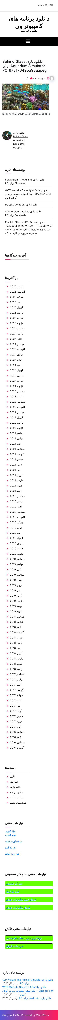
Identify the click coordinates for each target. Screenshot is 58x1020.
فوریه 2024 (16, 380)
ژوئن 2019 (16, 585)
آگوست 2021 (17, 454)
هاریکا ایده (10, 847)
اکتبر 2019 (15, 569)
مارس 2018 (16, 658)
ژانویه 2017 (16, 726)
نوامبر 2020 (16, 501)
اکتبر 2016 (15, 737)
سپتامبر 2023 (17, 401)
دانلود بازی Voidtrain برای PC (21, 204)
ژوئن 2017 (15, 700)
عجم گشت (10, 835)
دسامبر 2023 (17, 391)
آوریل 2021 (16, 475)
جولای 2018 (16, 637)
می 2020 (15, 532)
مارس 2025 (17, 312)
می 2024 (15, 365)
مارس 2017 (16, 716)
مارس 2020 (17, 543)
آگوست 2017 (17, 690)
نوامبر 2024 (16, 333)
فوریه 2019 (16, 606)
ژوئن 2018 (16, 642)
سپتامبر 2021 (17, 448)
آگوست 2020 (17, 517)
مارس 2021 (16, 480)
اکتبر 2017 (15, 684)
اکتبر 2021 (15, 443)
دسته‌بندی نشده (18, 802)
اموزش (14, 781)
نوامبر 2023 (16, 396)
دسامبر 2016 (17, 731)
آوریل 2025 (16, 307)
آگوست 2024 (17, 349)
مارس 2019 (16, 600)
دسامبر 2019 (17, 558)
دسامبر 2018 (17, 616)
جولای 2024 (16, 354)
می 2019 (15, 590)
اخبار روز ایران (12, 853)
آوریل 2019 (16, 595)
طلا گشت (10, 831)
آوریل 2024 (16, 370)
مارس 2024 (17, 375)
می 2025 (15, 302)
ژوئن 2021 (16, 464)
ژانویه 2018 (16, 669)
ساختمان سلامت (13, 841)
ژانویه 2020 (16, 553)
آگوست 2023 (17, 406)
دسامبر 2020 (17, 496)
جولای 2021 (16, 459)
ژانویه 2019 (16, 611)
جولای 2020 (16, 522)
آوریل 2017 (16, 710)
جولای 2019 (16, 579)
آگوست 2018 (17, 632)
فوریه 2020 (16, 548)
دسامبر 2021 (17, 433)
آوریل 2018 (16, 653)
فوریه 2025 (16, 317)
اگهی (12, 776)
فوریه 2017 (16, 721)
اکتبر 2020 (16, 506)
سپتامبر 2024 (17, 344)
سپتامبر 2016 (17, 742)
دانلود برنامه (16, 792)
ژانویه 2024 (16, 386)
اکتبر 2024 (16, 338)
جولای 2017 (16, 695)
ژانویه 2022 (16, 427)
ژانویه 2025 (16, 323)
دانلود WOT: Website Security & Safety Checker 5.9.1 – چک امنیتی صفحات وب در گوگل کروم (28, 194)
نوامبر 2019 (16, 564)
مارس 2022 (17, 422)
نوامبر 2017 (16, 679)
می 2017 (15, 705)
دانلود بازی (15, 786)
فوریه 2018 (16, 663)
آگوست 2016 (17, 747)
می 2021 (15, 469)
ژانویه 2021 (16, 490)
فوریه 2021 (16, 485)
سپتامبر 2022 (17, 412)
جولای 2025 (16, 296)
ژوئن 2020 (16, 527)
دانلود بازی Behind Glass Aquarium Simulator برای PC (20, 140)
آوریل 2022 (16, 417)
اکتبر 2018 (15, 627)
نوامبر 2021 (16, 438)
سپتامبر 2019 (17, 574)
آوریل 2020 (16, 538)
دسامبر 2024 (17, 328)
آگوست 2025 (17, 291)
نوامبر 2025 (16, 286)
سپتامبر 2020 (17, 511)
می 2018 (15, 648)
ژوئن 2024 (16, 359)
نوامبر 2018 (16, 621)
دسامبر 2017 (17, 674)
